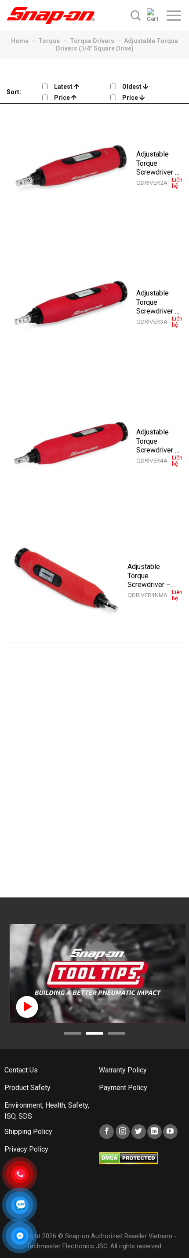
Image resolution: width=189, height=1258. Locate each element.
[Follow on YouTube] (170, 1131)
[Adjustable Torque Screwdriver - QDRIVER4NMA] (67, 581)
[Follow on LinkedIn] (154, 1131)
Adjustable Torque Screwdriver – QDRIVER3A (157, 302)
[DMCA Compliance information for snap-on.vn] (128, 1157)
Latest (64, 86)
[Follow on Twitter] (138, 1131)
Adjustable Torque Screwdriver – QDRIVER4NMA (151, 575)
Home (20, 40)
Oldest (132, 86)
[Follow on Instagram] (123, 1131)
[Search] (136, 15)
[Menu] (173, 15)
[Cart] (153, 15)
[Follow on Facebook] (106, 1131)
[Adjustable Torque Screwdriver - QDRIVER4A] (71, 447)
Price (62, 97)
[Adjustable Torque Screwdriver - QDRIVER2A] (71, 169)
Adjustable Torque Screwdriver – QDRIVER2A (157, 163)
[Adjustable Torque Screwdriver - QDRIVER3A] (71, 308)
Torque (49, 40)
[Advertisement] (94, 776)
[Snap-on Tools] (50, 15)
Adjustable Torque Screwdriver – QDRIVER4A (157, 441)
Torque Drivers (92, 40)
